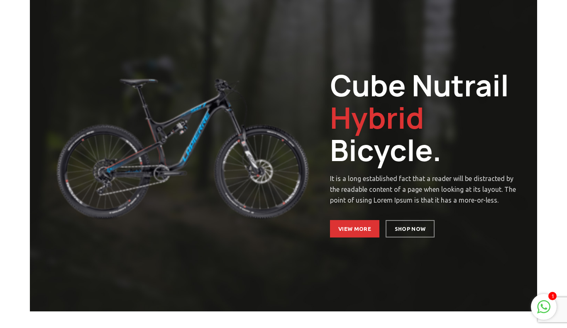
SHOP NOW (409, 229)
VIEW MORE (354, 229)
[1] (543, 311)
